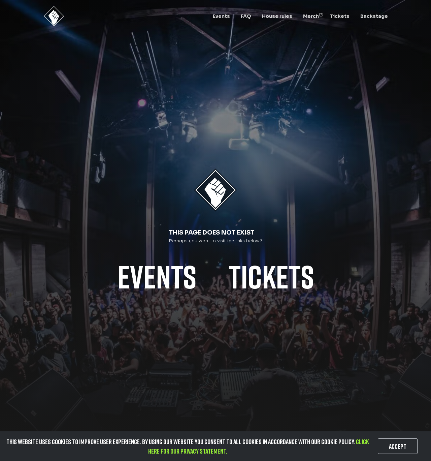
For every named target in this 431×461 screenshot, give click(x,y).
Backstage (374, 16)
